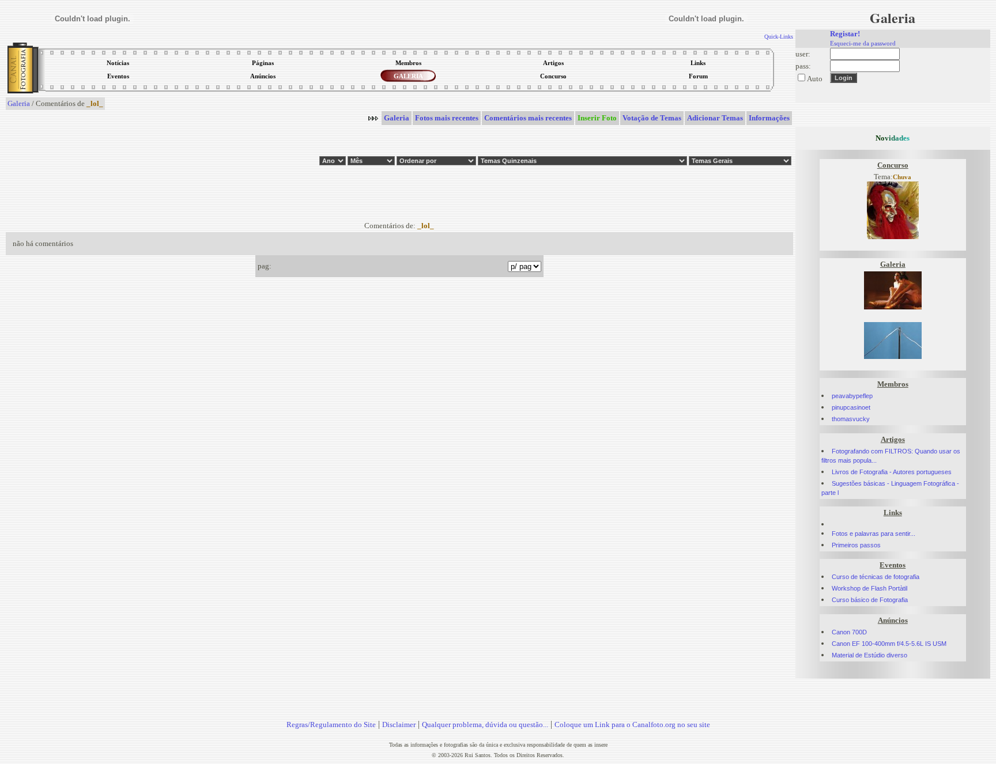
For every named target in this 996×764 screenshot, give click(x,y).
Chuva (902, 177)
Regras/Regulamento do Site (331, 724)
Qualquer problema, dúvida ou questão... (485, 724)
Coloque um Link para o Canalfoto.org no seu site (632, 724)
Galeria (18, 103)
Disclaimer (399, 724)
